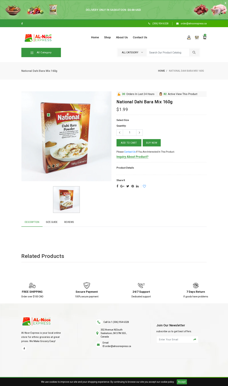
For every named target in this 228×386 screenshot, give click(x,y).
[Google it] (122, 186)
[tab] (32, 222)
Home (161, 70)
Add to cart (129, 142)
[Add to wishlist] (142, 186)
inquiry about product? (132, 156)
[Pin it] (132, 186)
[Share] (117, 186)
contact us (130, 151)
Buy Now (151, 142)
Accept (182, 382)
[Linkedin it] (137, 186)
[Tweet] (127, 186)
